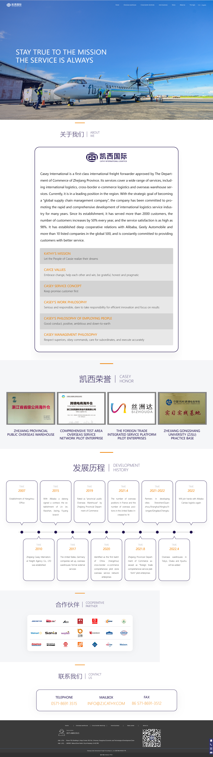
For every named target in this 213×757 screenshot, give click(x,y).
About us (182, 5)
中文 (199, 5)
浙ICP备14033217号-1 (106, 755)
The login (192, 5)
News (173, 5)
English (204, 5)
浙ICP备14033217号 (120, 750)
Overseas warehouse (130, 5)
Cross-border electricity (147, 5)
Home (117, 5)
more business (163, 5)
